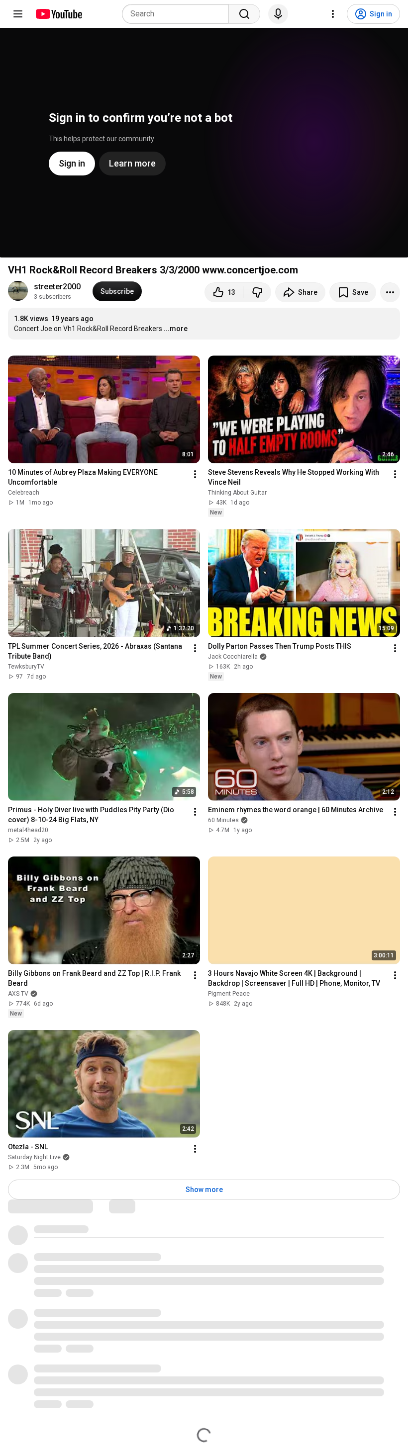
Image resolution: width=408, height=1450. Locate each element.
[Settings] (333, 14)
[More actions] (390, 292)
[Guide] (18, 14)
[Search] (244, 14)
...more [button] (176, 329)
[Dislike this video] (257, 292)
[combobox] (178, 14)
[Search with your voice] (278, 14)
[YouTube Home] (58, 14)
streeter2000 (57, 286)
